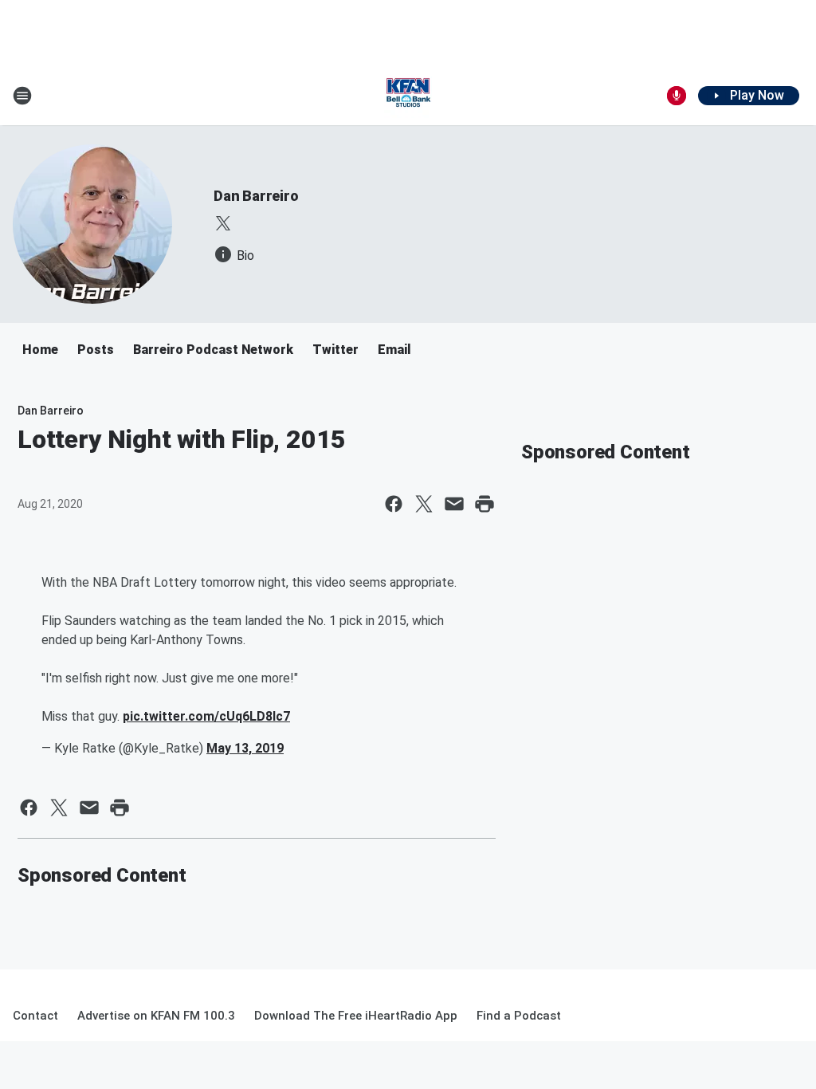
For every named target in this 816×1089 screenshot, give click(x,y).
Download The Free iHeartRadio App (355, 1015)
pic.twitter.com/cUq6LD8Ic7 (206, 716)
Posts (95, 349)
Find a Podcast (519, 1015)
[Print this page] (484, 504)
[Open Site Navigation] (22, 95)
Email (394, 349)
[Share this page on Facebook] (393, 504)
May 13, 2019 (245, 748)
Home (40, 349)
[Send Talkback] (676, 95)
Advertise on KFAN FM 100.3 (156, 1015)
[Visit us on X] (223, 223)
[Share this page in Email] (454, 504)
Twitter (335, 349)
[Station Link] (408, 95)
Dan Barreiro (256, 195)
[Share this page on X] (424, 504)
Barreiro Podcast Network (213, 349)
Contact (35, 1015)
